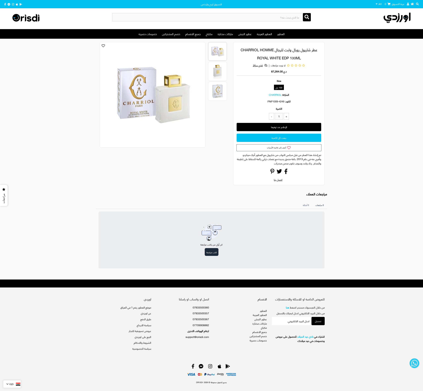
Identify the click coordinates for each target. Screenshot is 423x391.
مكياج (209, 33)
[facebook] (5, 4)
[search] (417, 3)
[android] (20, 4)
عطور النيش (245, 33)
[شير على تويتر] (279, 172)
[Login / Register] (408, 3)
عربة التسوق (394, 3)
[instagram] (13, 4)
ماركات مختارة (225, 33)
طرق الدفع (145, 319)
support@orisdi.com (197, 336)
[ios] (17, 4)
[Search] (307, 17)
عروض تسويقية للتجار (140, 330)
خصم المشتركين (171, 33)
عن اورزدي (146, 313)
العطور (281, 33)
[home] (412, 3)
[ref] (9, 4)
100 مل (279, 87)
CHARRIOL (275, 94)
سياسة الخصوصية (141, 348)
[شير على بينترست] (272, 172)
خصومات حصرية (148, 33)
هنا (287, 307)
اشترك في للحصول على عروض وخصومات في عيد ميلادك (300, 338)
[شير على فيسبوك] (286, 172)
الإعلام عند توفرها (279, 127)
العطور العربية (264, 33)
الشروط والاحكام (142, 342)
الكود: (287, 101)
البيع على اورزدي (143, 336)
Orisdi (199, 382)
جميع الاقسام (193, 33)
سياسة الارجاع (144, 325)
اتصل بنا (278, 179)
